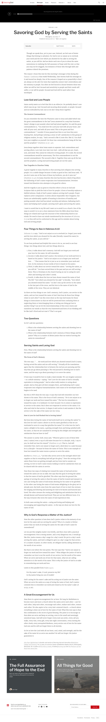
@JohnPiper (34, 642)
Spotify (73, 46)
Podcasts (53, 2)
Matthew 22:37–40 (46, 143)
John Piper (27, 642)
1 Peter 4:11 (36, 456)
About (69, 2)
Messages (40, 2)
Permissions (87, 717)
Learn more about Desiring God (18, 708)
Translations (80, 717)
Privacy (93, 717)
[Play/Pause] (9, 13)
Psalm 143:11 (48, 568)
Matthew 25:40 (30, 178)
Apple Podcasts (60, 46)
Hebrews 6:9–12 (50, 39)
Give (75, 2)
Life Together (63, 39)
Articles (32, 2)
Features (61, 2)
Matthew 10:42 (55, 443)
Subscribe (95, 707)
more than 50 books (45, 646)
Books (47, 2)
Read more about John (30, 648)
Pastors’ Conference (31, 77)
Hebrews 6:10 (29, 233)
